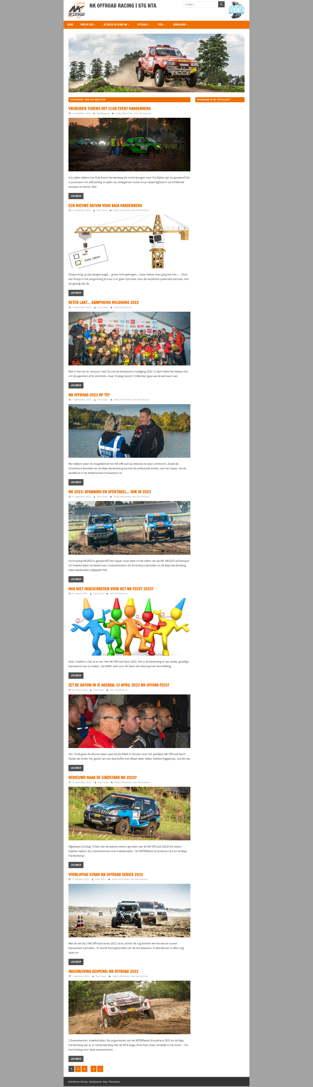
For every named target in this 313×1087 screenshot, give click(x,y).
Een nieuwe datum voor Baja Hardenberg (105, 205)
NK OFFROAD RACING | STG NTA (122, 5)
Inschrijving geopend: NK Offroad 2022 (103, 971)
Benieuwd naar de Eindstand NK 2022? (102, 777)
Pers (160, 24)
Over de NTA (87, 24)
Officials (142, 24)
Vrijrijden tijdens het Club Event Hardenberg (109, 108)
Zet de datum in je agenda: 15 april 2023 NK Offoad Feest (118, 685)
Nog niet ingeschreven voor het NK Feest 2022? (110, 589)
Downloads (179, 24)
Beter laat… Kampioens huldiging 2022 (103, 302)
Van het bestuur (143, 113)
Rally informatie (124, 113)
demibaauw (103, 113)
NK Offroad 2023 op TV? (89, 395)
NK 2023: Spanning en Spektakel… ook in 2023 (109, 491)
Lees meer (76, 196)
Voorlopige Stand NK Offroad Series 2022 (105, 874)
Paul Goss (102, 210)
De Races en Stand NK (115, 24)
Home (70, 24)
